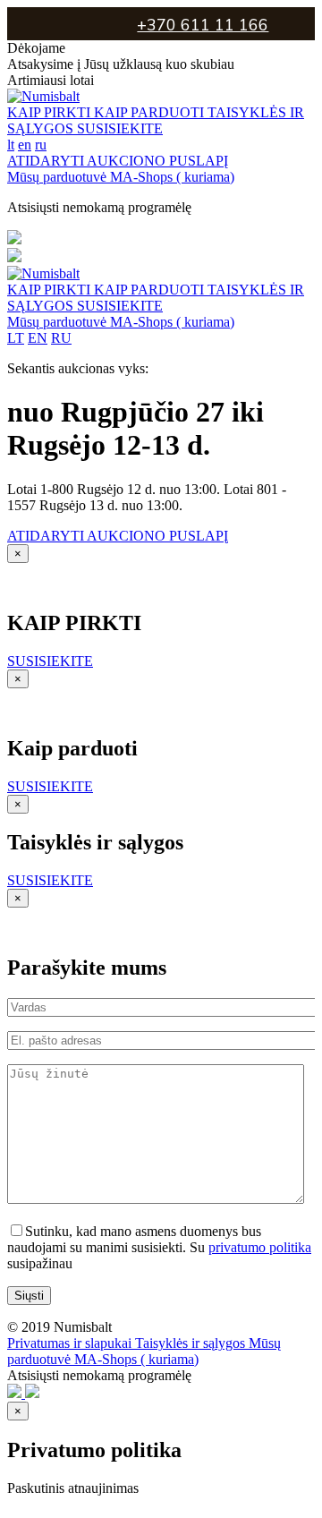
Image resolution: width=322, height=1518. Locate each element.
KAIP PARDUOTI (151, 112)
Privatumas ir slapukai (71, 1343)
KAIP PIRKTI (50, 112)
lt (10, 144)
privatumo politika (259, 1247)
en (24, 144)
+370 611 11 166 (202, 25)
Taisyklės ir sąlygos (192, 1343)
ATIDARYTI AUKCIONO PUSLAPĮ (117, 160)
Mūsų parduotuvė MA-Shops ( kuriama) (120, 176)
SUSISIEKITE (120, 128)
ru (41, 144)
